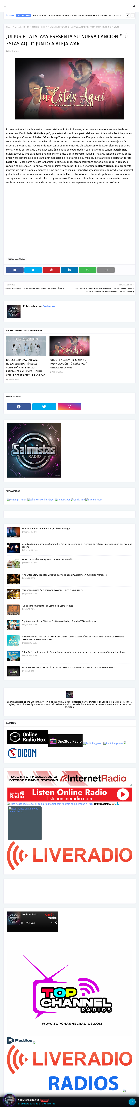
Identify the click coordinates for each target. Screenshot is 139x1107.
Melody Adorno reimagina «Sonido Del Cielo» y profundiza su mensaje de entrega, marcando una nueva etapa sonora (77, 545)
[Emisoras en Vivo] (27, 743)
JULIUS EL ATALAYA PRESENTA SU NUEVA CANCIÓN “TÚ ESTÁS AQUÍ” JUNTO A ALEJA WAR (68, 363)
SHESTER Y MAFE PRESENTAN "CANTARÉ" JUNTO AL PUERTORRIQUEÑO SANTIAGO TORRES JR (77, 15)
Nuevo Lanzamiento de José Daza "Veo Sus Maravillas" (48, 559)
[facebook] (19, 406)
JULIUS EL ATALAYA (31, 27)
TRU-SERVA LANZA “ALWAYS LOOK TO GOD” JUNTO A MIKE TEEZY (52, 590)
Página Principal (13, 27)
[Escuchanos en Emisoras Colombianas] (25, 823)
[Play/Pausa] (132, 1102)
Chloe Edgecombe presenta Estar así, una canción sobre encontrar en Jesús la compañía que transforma (74, 652)
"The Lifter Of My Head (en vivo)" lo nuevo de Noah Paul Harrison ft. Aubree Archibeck (64, 575)
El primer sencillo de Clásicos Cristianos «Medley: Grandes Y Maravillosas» (59, 621)
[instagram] (69, 406)
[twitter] (44, 406)
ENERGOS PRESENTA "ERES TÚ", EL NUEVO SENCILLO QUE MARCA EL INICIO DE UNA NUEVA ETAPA (68, 667)
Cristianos (13, 51)
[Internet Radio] (68, 785)
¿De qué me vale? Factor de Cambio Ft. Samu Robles (47, 605)
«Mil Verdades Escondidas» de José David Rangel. (46, 528)
